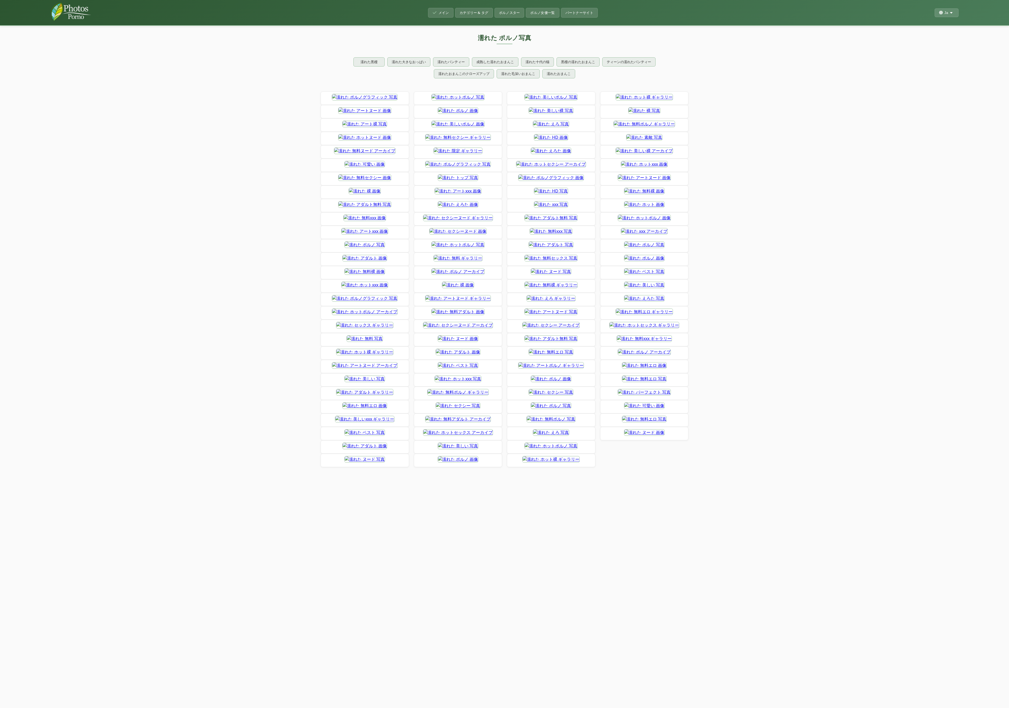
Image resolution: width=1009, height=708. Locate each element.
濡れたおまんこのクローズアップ (464, 73)
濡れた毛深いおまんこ (518, 73)
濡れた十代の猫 (537, 61)
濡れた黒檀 (369, 61)
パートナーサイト (579, 12)
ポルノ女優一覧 (542, 12)
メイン (444, 12)
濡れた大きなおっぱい (409, 61)
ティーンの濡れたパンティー (629, 61)
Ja (946, 13)
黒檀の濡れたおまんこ (578, 61)
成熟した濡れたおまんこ (495, 61)
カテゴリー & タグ (474, 12)
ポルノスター (509, 12)
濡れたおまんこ (559, 73)
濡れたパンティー (451, 61)
